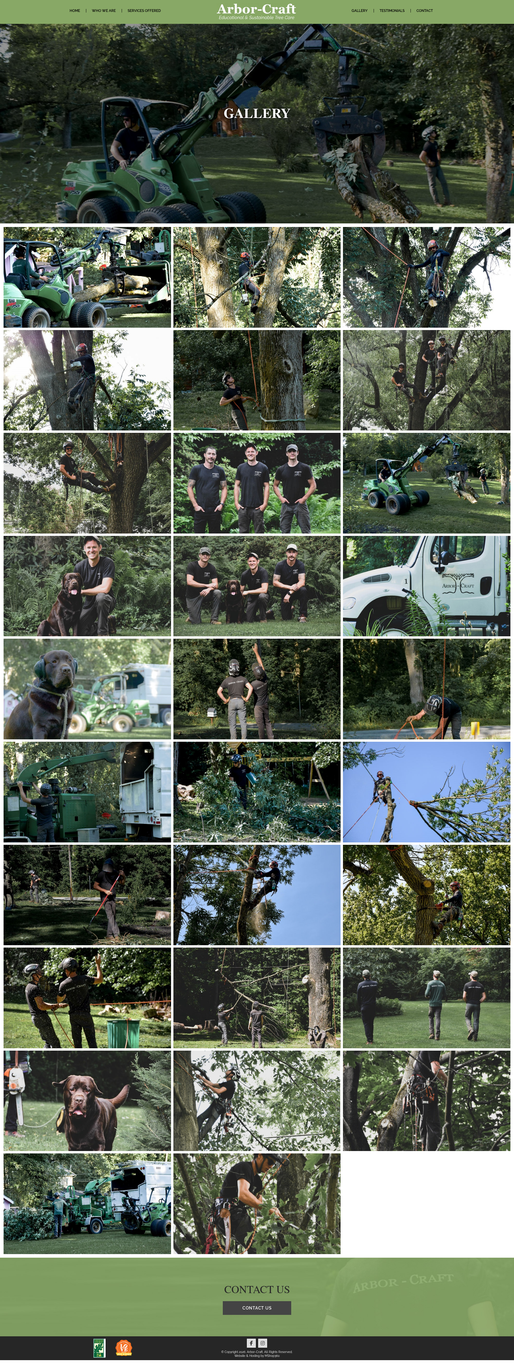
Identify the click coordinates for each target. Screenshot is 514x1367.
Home (75, 11)
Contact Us (257, 1308)
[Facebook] (251, 1343)
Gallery (360, 11)
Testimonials (392, 11)
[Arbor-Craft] (257, 12)
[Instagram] (262, 1343)
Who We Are (104, 11)
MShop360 (272, 1355)
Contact (424, 11)
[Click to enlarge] (87, 277)
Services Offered (144, 11)
